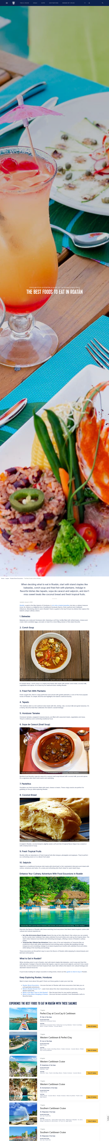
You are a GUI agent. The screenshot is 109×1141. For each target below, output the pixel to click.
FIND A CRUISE (24, 3)
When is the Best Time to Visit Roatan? (35, 992)
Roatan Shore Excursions (31, 985)
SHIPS (43, 3)
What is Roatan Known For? (32, 989)
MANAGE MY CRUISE (69, 3)
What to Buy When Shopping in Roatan (35, 994)
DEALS (35, 3)
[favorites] (84, 3)
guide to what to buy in (74, 972)
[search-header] (102, 3)
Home (2, 578)
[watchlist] (89, 3)
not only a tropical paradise (61, 605)
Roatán (22, 605)
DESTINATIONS (53, 3)
